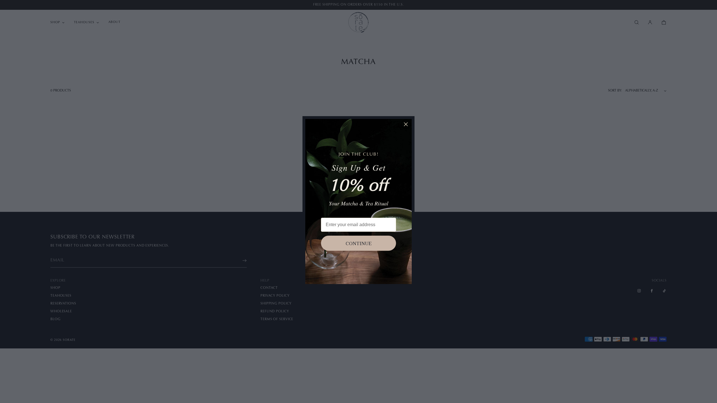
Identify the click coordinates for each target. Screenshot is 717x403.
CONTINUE (359, 243)
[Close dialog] (406, 124)
